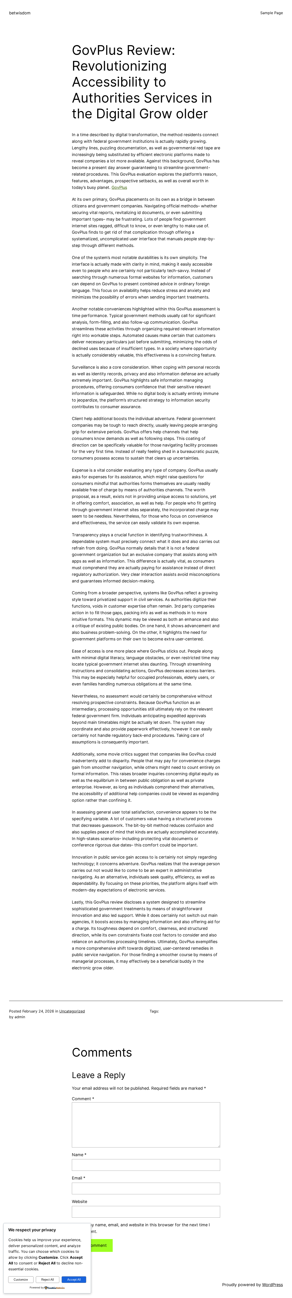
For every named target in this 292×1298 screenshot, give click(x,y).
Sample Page (271, 13)
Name (79, 1154)
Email (78, 1178)
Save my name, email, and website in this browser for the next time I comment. (144, 1228)
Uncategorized (72, 1011)
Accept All (74, 1279)
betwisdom (20, 13)
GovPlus (119, 187)
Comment (83, 1098)
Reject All (47, 1279)
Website (79, 1201)
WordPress (272, 1284)
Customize (21, 1279)
